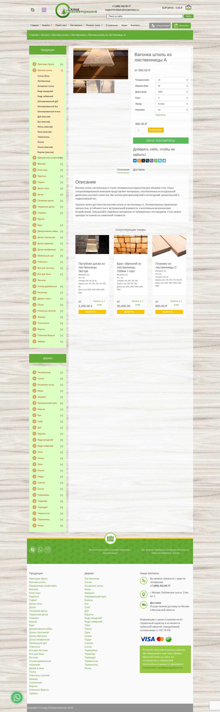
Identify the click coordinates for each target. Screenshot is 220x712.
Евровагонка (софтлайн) (50, 157)
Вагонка (41, 164)
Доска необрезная (47, 249)
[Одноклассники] (139, 160)
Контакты (135, 25)
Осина (41, 142)
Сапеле (41, 482)
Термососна (44, 513)
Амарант (42, 397)
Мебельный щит (46, 255)
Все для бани (44, 274)
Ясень (41, 525)
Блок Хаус (43, 170)
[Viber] (44, 10)
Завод (138, 104)
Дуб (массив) (44, 116)
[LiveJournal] (147, 160)
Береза (41, 409)
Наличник (42, 292)
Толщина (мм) (142, 80)
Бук (39, 415)
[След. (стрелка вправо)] (215, 356)
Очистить (160, 115)
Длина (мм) (140, 92)
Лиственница (44, 81)
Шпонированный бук (48, 106)
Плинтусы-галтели (47, 311)
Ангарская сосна (46, 86)
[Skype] (32, 10)
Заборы (41, 341)
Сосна (41, 378)
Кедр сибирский (45, 96)
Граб (40, 421)
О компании (112, 25)
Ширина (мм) (141, 86)
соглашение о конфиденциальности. (162, 667)
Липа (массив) (45, 132)
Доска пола (43, 188)
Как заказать (76, 25)
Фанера (41, 317)
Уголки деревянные (47, 286)
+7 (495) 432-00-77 (121, 6)
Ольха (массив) (45, 147)
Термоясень (44, 137)
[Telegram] (164, 160)
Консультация (163, 26)
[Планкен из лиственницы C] (169, 248)
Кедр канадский (45, 91)
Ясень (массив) (45, 127)
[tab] (124, 169)
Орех (40, 464)
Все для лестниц (46, 268)
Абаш (40, 391)
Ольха (41, 458)
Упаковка (139, 110)
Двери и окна (44, 298)
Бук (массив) (44, 121)
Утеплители (43, 323)
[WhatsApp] (38, 10)
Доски (40, 194)
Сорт (137, 98)
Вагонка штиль (45, 70)
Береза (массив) (46, 152)
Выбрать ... (92, 312)
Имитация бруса (46, 64)
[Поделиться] (210, 3)
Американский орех (47, 403)
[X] (143, 160)
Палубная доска (46, 200)
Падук (41, 476)
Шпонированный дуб (48, 101)
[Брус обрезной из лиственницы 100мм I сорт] (131, 244)
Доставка (184, 26)
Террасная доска (46, 206)
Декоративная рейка (48, 231)
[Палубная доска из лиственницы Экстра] (92, 244)
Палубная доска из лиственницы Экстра (91, 267)
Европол (42, 176)
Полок (41, 304)
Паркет (41, 182)
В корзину (156, 130)
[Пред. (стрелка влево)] (5, 356)
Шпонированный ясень (49, 111)
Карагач (41, 433)
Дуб (39, 427)
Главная (35, 25)
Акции (124, 25)
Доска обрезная (45, 243)
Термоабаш (43, 495)
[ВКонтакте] (135, 160)
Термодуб (42, 507)
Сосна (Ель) (43, 76)
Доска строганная (46, 237)
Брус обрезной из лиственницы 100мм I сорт (129, 267)
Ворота (41, 329)
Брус (40, 225)
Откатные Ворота (46, 335)
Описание (123, 169)
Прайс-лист (61, 25)
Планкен (42, 213)
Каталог (46, 25)
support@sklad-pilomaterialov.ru (122, 10)
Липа (40, 452)
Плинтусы (42, 262)
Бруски (41, 219)
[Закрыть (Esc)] (216, 3)
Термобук (42, 501)
